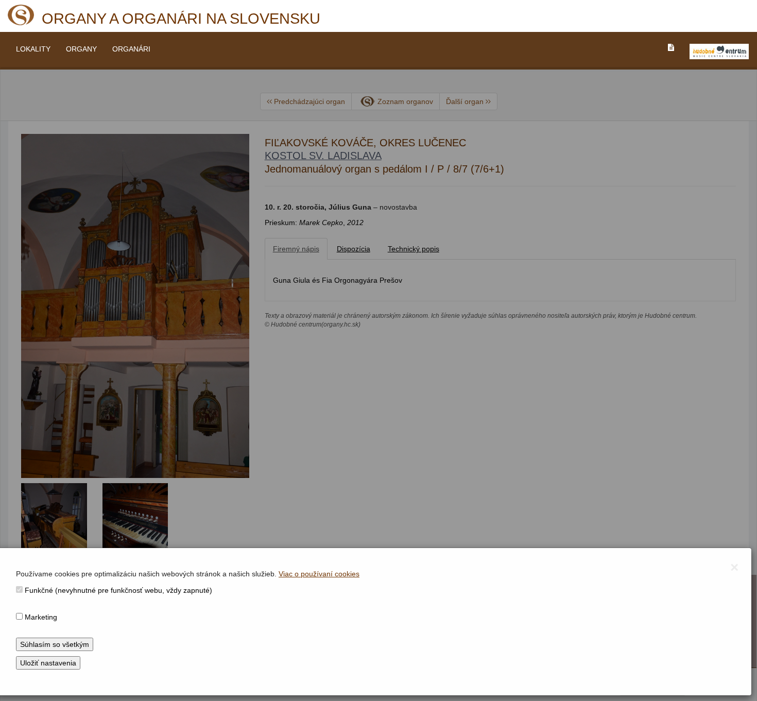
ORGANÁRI (131, 49)
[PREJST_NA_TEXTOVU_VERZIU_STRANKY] (671, 47)
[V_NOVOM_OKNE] (719, 51)
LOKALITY (33, 49)
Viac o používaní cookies (319, 574)
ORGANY (81, 49)
